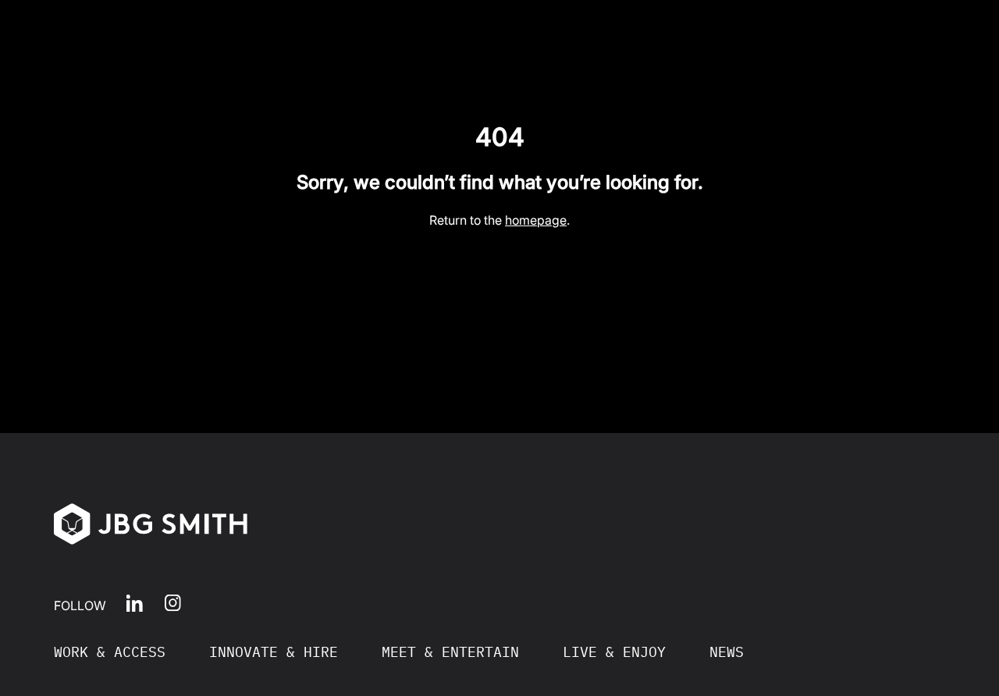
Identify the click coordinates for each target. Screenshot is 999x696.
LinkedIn (134, 603)
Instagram (173, 603)
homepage (536, 220)
